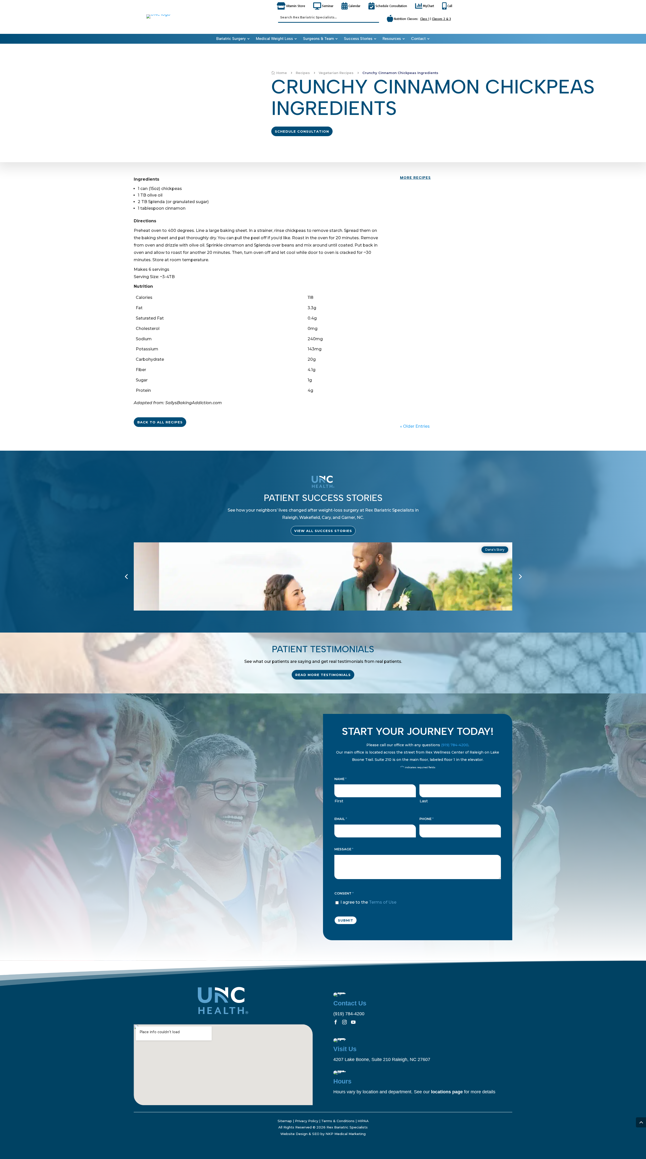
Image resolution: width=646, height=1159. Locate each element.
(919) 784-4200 (454, 745)
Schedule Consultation (302, 131)
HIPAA (363, 1121)
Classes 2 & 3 (441, 19)
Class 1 (424, 19)
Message (343, 849)
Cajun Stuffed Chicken (430, 336)
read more (416, 216)
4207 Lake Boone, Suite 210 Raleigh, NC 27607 (381, 1059)
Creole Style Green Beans (433, 383)
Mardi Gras (429, 342)
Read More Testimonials (323, 675)
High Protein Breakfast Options (439, 193)
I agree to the (368, 902)
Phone (426, 819)
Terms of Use (382, 902)
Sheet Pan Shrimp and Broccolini (440, 288)
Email (340, 819)
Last (424, 801)
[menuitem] (233, 39)
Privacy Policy (306, 1121)
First (339, 801)
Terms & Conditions (338, 1121)
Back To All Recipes (160, 422)
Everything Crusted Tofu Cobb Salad (445, 240)
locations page (447, 1091)
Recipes (412, 199)
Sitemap (285, 1121)
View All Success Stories (323, 531)
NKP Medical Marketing (346, 1134)
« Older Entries (415, 426)
